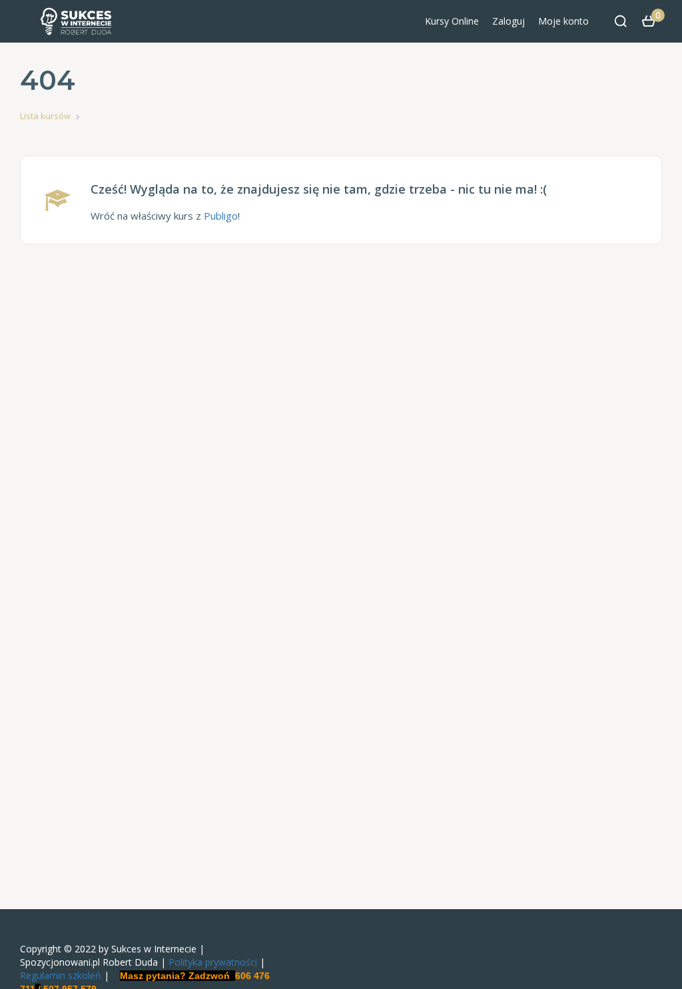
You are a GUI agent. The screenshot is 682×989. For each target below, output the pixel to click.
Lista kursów (45, 116)
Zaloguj (508, 21)
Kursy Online (452, 21)
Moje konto (563, 21)
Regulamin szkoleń (60, 975)
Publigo (221, 215)
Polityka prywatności (213, 962)
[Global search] (621, 21)
